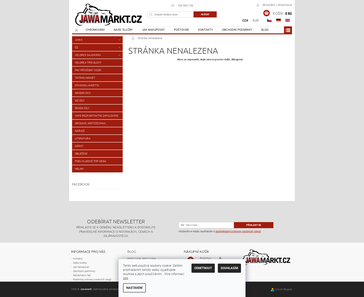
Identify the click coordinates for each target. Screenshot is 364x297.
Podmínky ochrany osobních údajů (92, 279)
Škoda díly (82, 108)
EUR (256, 20)
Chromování (95, 29)
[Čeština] (269, 20)
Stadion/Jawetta (87, 85)
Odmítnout (203, 268)
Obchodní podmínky (237, 29)
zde (125, 278)
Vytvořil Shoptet (283, 289)
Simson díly (83, 92)
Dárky (79, 146)
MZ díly (80, 100)
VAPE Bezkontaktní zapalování (96, 115)
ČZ (76, 47)
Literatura (82, 138)
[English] (287, 20)
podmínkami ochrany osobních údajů (238, 231)
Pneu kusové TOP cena (90, 161)
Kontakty (205, 29)
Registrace (285, 5)
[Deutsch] (278, 20)
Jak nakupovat (153, 29)
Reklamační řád (81, 275)
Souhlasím (229, 268)
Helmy (79, 168)
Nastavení (134, 288)
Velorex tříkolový (88, 62)
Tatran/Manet (85, 77)
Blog (264, 29)
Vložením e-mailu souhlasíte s (220, 231)
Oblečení (81, 153)
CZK (245, 20)
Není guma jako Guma (141, 258)
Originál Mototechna (90, 123)
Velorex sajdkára (88, 55)
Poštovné (181, 29)
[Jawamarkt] (109, 15)
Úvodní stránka (76, 30)
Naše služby (123, 29)
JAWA (78, 39)
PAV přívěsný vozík (88, 70)
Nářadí (80, 130)
